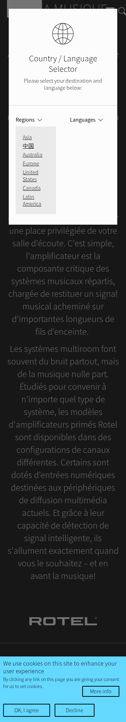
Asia (27, 137)
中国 (28, 145)
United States (30, 176)
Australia (32, 154)
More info (101, 691)
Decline (74, 710)
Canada (32, 187)
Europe (31, 163)
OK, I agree (26, 710)
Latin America (32, 200)
